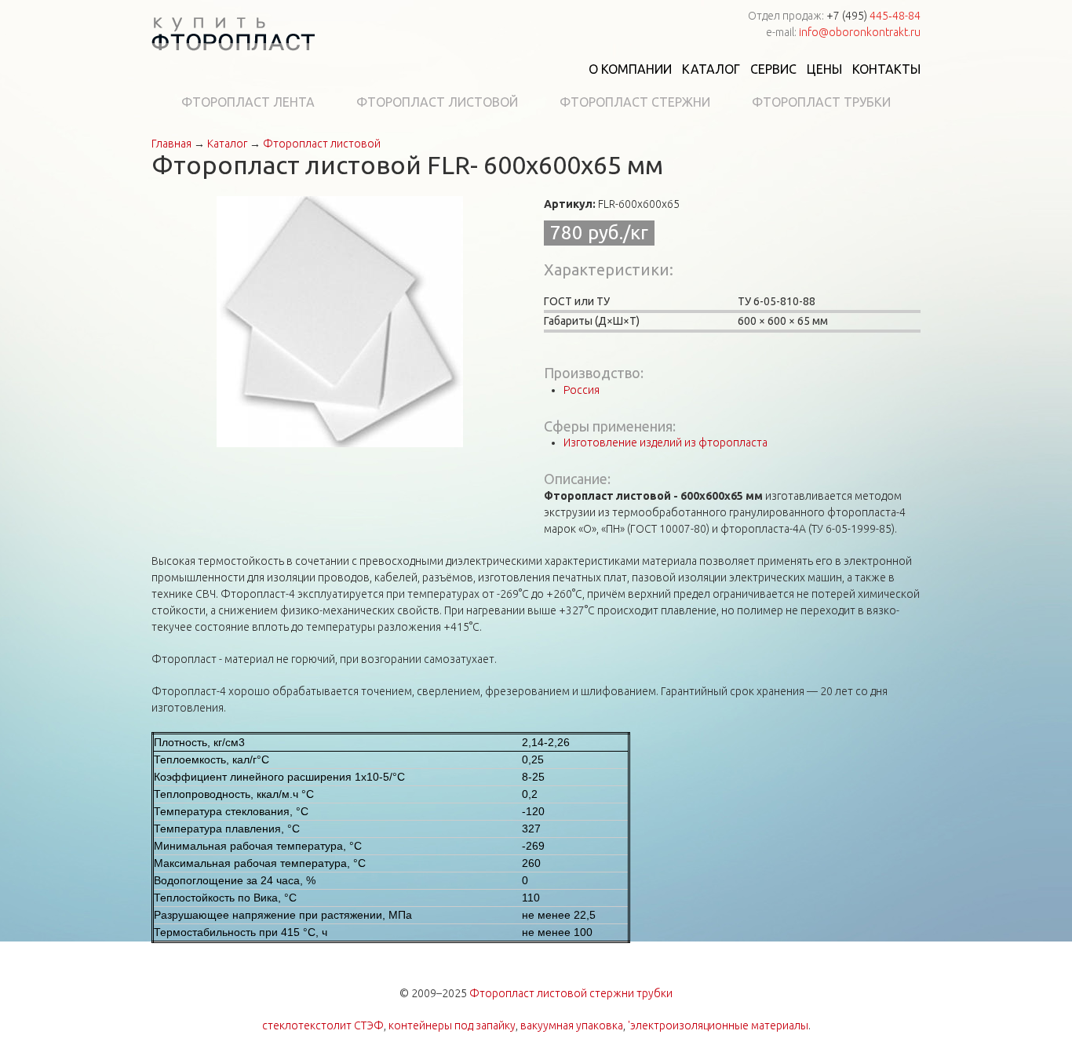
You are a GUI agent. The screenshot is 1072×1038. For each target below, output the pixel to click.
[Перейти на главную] (233, 36)
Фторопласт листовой (437, 102)
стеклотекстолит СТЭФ (323, 1025)
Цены (824, 69)
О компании (630, 69)
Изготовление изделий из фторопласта (665, 442)
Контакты (886, 69)
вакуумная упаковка (571, 1025)
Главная (171, 143)
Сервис (773, 69)
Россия (581, 390)
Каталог (711, 69)
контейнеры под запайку (452, 1025)
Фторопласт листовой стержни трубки (571, 993)
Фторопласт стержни (635, 102)
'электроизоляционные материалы (718, 1025)
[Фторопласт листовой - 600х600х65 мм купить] (340, 321)
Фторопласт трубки (821, 102)
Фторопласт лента (248, 102)
